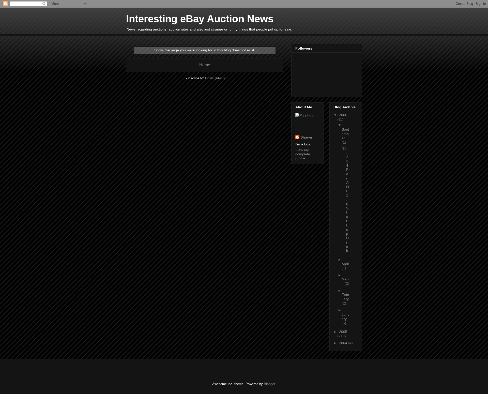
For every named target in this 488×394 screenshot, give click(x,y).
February (345, 297)
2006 (343, 115)
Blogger (269, 384)
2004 (343, 343)
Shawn (306, 137)
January (345, 316)
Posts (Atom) (215, 78)
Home (204, 65)
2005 (343, 332)
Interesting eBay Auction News (199, 18)
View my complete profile (302, 154)
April (345, 264)
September (345, 133)
